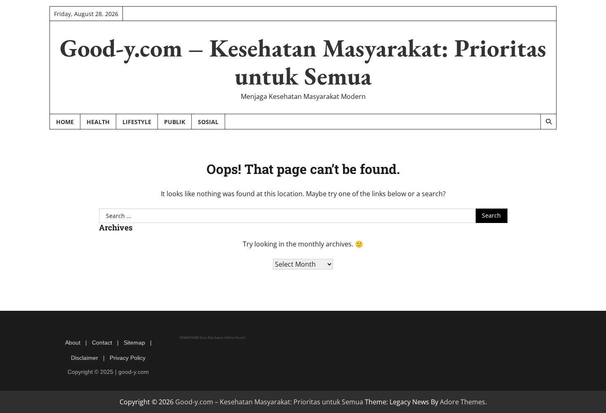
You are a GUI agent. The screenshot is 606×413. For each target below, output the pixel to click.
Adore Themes (462, 401)
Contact (102, 342)
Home (65, 122)
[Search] (548, 121)
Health (98, 122)
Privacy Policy (128, 357)
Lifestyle (136, 122)
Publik (174, 122)
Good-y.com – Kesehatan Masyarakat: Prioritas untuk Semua (303, 62)
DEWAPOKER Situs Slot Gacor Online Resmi (212, 337)
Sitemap (134, 342)
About (72, 342)
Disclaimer (84, 357)
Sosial (208, 122)
